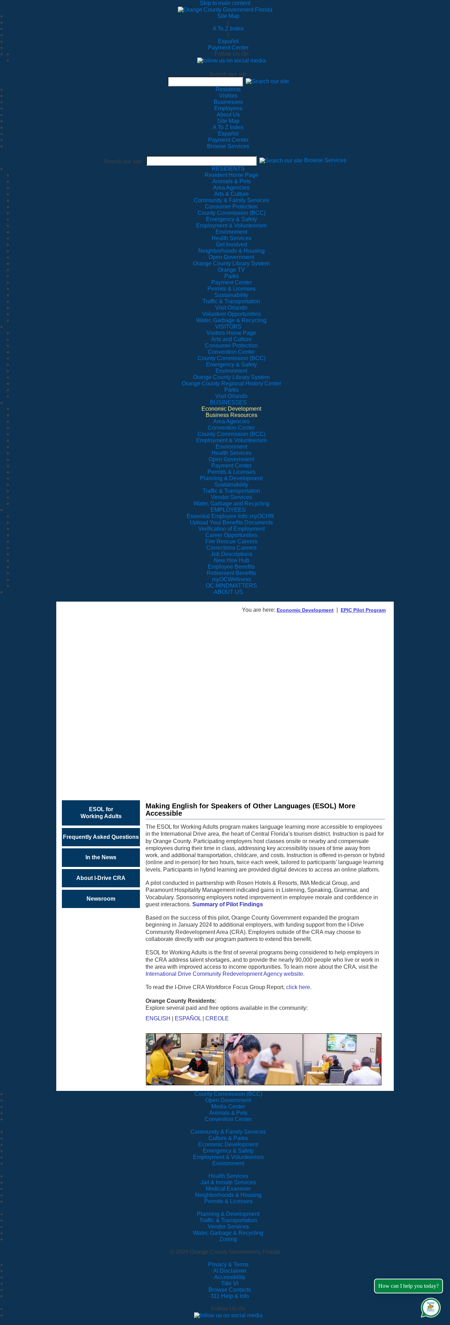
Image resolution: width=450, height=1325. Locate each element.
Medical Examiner (228, 1189)
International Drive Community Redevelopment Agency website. (225, 974)
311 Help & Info (230, 1296)
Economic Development (305, 610)
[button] (267, 81)
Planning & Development (228, 1214)
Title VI (229, 1283)
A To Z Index (228, 29)
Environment (228, 1163)
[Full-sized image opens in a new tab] (185, 1059)
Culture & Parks (228, 1138)
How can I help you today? (408, 1286)
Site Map (228, 16)
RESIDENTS (228, 169)
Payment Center (228, 48)
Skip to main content (225, 3)
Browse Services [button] (325, 161)
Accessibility (229, 1277)
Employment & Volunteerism (228, 1157)
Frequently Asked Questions (101, 837)
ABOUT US (228, 592)
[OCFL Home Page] (225, 9)
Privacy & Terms (228, 1264)
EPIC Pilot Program (363, 610)
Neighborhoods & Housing (228, 1195)
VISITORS (228, 327)
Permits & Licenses (228, 1201)
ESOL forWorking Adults (101, 812)
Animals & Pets (228, 1113)
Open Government (228, 1100)
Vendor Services (228, 1227)
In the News (100, 857)
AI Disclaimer (229, 1271)
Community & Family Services (231, 200)
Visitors (228, 96)
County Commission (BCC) (228, 1094)
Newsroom (100, 899)
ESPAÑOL (188, 1018)
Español (228, 41)
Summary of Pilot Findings (227, 904)
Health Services (228, 1176)
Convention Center (228, 1119)
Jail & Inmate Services (228, 1182)
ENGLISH (158, 1018)
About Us (228, 115)
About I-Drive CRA (101, 878)
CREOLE (217, 1018)
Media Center (228, 1106)
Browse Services (228, 146)
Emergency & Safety (228, 1151)
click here (298, 987)
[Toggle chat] (429, 1306)
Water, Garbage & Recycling (228, 1233)
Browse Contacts (229, 1290)
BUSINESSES (228, 402)
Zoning (228, 1239)
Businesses (228, 102)
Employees (228, 108)
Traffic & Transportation (228, 1220)
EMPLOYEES (228, 510)
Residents (228, 89)
